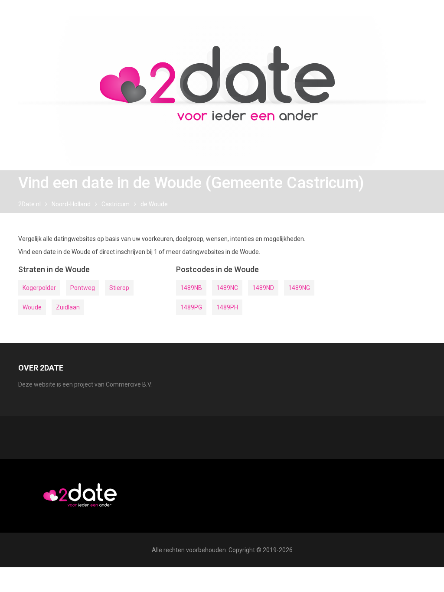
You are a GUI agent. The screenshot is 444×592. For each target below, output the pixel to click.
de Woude (154, 204)
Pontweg (82, 287)
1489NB (191, 287)
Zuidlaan (68, 307)
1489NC (227, 287)
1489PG (191, 307)
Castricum (115, 204)
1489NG (299, 287)
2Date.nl (29, 204)
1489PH (227, 307)
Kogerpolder (39, 287)
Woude (32, 307)
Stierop (119, 287)
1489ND (263, 287)
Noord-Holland (71, 204)
